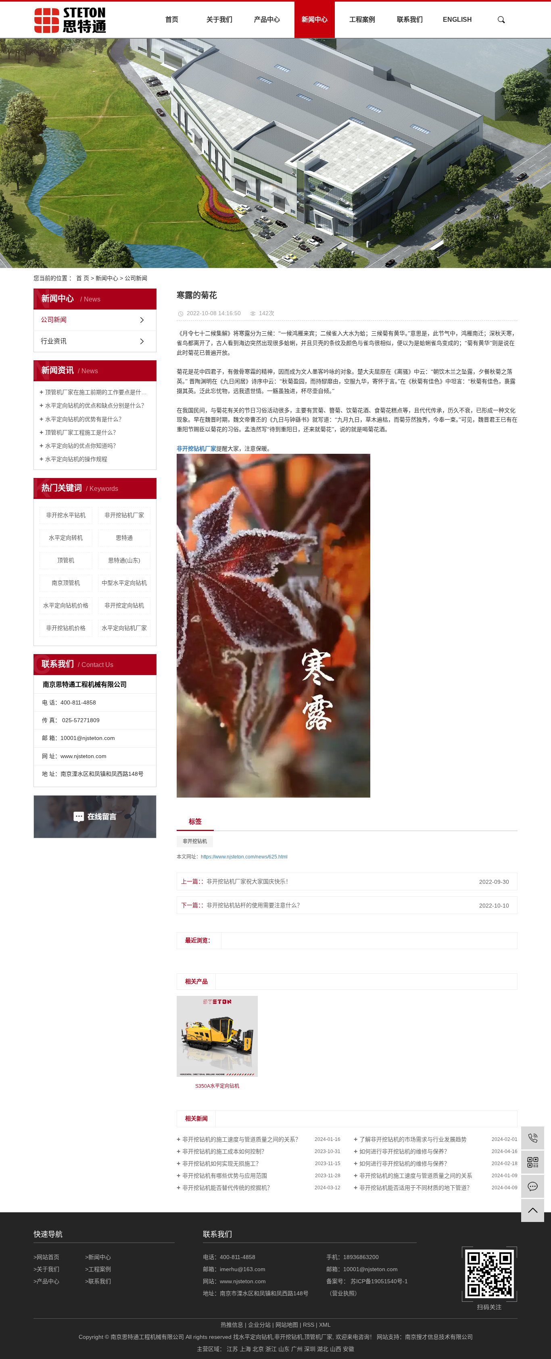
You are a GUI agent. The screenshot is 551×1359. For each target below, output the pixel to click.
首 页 (82, 278)
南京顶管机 (66, 583)
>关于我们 (46, 1269)
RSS (308, 1325)
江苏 (232, 1349)
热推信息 (232, 1325)
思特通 (124, 537)
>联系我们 (98, 1281)
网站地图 (287, 1325)
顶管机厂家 (318, 1337)
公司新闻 (136, 278)
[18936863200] (532, 1137)
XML (325, 1325)
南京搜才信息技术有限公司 (439, 1337)
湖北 (322, 1349)
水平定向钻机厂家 (124, 628)
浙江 (271, 1349)
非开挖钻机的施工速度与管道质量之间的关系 (415, 1175)
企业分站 (259, 1325)
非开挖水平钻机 (66, 515)
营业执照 (343, 1293)
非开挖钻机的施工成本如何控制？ (224, 1151)
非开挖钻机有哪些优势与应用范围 (224, 1175)
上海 (245, 1349)
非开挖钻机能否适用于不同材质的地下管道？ (415, 1187)
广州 (297, 1349)
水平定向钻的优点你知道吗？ (82, 446)
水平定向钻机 (256, 1337)
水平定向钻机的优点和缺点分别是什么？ (96, 405)
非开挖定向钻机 (124, 605)
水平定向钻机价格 (65, 605)
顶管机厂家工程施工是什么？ (82, 432)
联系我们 (410, 19)
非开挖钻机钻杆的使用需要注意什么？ (255, 905)
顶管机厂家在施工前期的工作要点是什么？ (97, 392)
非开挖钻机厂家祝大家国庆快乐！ (249, 881)
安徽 (348, 1349)
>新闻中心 (98, 1257)
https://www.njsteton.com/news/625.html (244, 857)
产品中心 (267, 19)
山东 (284, 1349)
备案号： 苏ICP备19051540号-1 (367, 1281)
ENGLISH (457, 19)
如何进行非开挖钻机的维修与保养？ (404, 1151)
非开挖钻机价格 (66, 628)
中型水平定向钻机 (124, 583)
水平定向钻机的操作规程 (76, 459)
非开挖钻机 (195, 841)
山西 (335, 1349)
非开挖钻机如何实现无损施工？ (221, 1163)
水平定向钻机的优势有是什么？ (84, 419)
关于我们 (219, 19)
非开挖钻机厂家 (124, 515)
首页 (171, 19)
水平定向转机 (66, 537)
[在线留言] (532, 1186)
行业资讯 (54, 341)
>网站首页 (46, 1257)
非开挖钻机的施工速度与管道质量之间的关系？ (241, 1139)
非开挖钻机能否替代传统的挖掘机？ (227, 1187)
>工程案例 (98, 1269)
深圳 (309, 1349)
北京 (258, 1349)
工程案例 (362, 19)
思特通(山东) (124, 560)
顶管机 (65, 560)
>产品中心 (46, 1281)
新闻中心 (315, 19)
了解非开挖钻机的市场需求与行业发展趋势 (413, 1139)
